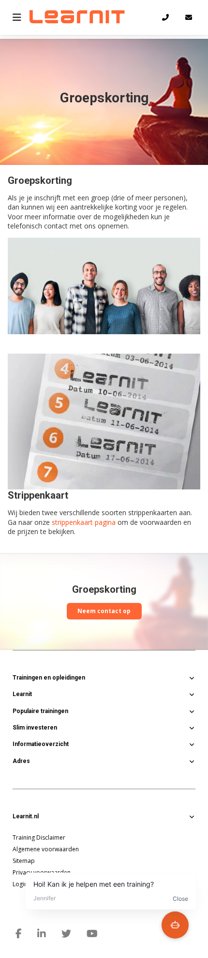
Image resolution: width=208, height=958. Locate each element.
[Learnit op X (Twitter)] (66, 933)
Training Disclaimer (39, 837)
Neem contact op (104, 611)
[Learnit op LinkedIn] (42, 933)
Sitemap (24, 861)
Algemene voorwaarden (46, 849)
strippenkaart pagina (84, 522)
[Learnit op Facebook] (19, 933)
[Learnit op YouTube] (92, 933)
